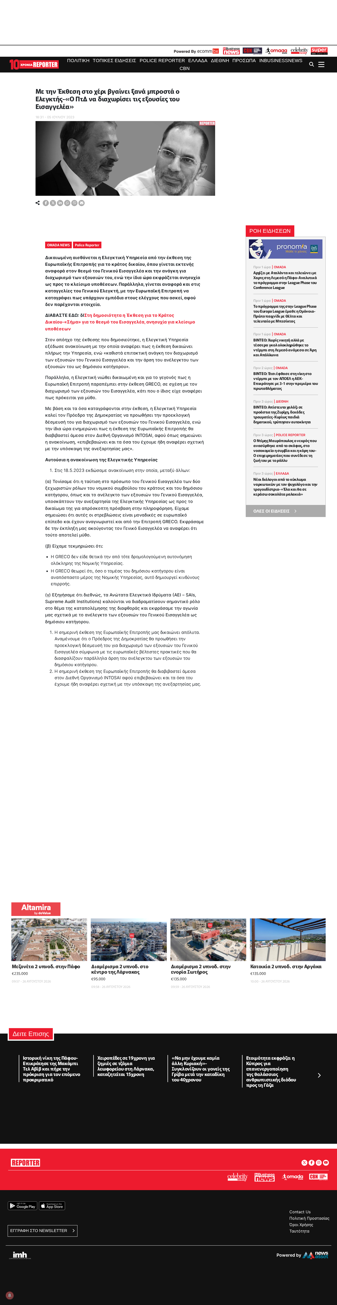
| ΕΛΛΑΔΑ (281, 473)
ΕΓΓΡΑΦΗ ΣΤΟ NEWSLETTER (39, 1230)
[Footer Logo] (25, 1161)
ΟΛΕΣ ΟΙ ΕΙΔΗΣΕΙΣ (271, 511)
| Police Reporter (289, 435)
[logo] (34, 64)
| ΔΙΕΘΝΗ (281, 401)
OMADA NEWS (58, 244)
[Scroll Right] (319, 1075)
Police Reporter (87, 244)
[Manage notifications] (10, 1295)
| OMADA (279, 267)
